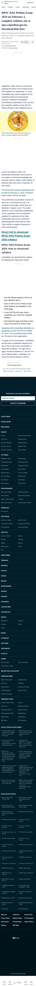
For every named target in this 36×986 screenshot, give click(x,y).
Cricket (17, 7)
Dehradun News (23, 462)
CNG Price (4, 683)
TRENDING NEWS (7, 676)
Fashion (3, 539)
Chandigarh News (6, 462)
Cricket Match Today (24, 435)
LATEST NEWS (5, 416)
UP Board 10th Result (26, 844)
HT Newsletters (29, 918)
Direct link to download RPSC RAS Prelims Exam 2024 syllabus (16, 236)
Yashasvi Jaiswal (6, 446)
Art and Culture (5, 536)
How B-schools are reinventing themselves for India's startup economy (9, 742)
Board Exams (22, 520)
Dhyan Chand (22, 690)
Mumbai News (5, 476)
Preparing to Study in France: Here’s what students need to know (25, 733)
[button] (2, 2)
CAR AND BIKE (6, 607)
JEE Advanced (23, 909)
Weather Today (17, 918)
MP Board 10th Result (26, 811)
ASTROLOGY (5, 508)
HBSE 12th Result (7, 868)
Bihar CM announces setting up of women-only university (8, 781)
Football (20, 621)
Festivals (20, 539)
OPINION (4, 596)
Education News (23, 527)
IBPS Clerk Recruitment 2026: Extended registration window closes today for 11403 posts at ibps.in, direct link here (9, 756)
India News (25, 7)
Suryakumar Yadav (23, 687)
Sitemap (3, 925)
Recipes (20, 543)
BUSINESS (4, 565)
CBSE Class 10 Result (26, 873)
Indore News (5, 469)
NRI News (4, 720)
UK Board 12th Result (9, 863)
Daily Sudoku (5, 662)
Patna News (4, 480)
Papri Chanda (13, 48)
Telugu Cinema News (7, 499)
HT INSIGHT (5, 638)
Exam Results (5, 527)
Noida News (22, 476)
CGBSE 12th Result (25, 857)
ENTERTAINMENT (7, 488)
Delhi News (4, 465)
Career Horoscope (6, 694)
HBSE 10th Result (24, 868)
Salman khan (5, 687)
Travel (20, 546)
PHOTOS (4, 571)
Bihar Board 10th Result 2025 (7, 798)
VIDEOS (3, 576)
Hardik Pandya (22, 443)
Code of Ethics (29, 922)
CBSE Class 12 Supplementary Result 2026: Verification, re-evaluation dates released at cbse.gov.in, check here (26, 770)
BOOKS (3, 633)
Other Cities (21, 483)
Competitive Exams (7, 523)
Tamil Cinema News (24, 495)
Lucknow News (23, 473)
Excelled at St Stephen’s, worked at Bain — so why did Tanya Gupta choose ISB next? (25, 743)
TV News (21, 499)
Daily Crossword (23, 662)
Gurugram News (23, 465)
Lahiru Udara (22, 450)
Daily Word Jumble (7, 666)
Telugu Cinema (22, 710)
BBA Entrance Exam (8, 898)
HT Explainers (22, 720)
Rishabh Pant (22, 446)
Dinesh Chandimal (6, 450)
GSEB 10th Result (24, 879)
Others (3, 628)
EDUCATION (5, 516)
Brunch (20, 536)
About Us (4, 914)
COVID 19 (4, 653)
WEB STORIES (5, 555)
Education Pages (8, 794)
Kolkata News (5, 473)
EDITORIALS (5, 602)
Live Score (4, 439)
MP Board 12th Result (9, 819)
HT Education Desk (10, 45)
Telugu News (5, 717)
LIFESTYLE (4, 532)
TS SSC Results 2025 (26, 832)
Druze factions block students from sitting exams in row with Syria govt (8, 733)
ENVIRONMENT (6, 586)
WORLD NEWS (6, 422)
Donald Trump (22, 680)
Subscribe (30, 2)
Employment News (24, 523)
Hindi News (21, 717)
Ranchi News (5, 483)
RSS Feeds (16, 925)
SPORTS (3, 617)
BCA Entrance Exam (25, 898)
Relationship (5, 546)
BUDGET (4, 581)
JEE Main (5, 909)
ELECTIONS (4, 643)
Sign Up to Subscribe (18, 403)
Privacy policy (5, 918)
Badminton (4, 621)
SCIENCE (4, 591)
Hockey (3, 624)
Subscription (5, 922)
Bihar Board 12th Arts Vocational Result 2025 (25, 799)
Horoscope (4, 511)
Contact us (16, 914)
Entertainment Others (24, 502)
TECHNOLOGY (5, 612)
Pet (2, 550)
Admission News (6, 520)
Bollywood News (6, 492)
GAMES (3, 659)
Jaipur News (22, 469)
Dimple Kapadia (6, 690)
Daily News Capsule (8, 398)
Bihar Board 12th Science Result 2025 (8, 806)
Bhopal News (22, 458)
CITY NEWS (4, 455)
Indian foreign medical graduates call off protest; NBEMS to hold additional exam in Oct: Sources (9, 769)
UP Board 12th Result (9, 851)
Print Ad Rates (17, 922)
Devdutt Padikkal (6, 443)
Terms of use (28, 914)
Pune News (21, 480)
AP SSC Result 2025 (8, 838)
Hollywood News (23, 492)
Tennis (20, 624)
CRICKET (4, 432)
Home (3, 7)
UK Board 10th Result (26, 863)
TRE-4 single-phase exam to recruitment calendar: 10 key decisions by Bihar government (25, 755)
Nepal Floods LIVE (6, 680)
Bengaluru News (6, 458)
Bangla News (22, 713)
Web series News (6, 502)
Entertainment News (7, 713)
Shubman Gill (22, 439)
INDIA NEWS (5, 427)
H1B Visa (21, 683)
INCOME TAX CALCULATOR (10, 671)
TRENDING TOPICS (7, 699)
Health (3, 543)
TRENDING (4, 560)
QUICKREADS (5, 648)
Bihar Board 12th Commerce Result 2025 (7, 813)
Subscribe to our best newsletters (18, 393)
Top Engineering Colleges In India (24, 886)
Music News (5, 495)
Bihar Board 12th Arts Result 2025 (25, 806)
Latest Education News (11, 727)
